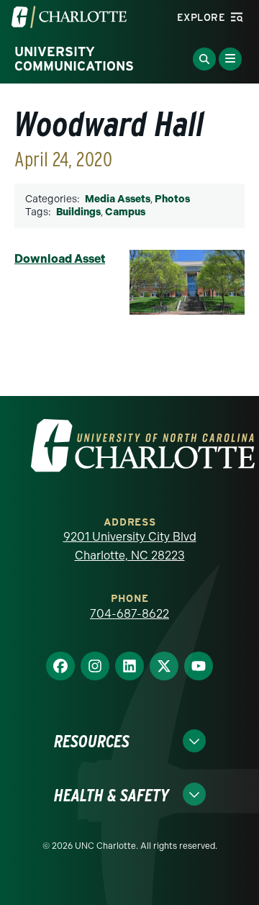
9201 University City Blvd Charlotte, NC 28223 (129, 546)
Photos (172, 199)
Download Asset (59, 259)
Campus (125, 212)
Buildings (78, 212)
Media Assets (117, 199)
